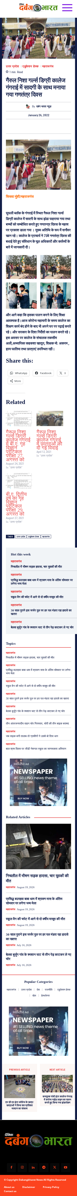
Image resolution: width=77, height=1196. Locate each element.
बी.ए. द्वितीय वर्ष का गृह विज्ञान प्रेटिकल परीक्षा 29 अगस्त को (16, 504)
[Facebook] (25, 126)
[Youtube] (65, 1167)
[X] (34, 126)
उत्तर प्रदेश (12, 66)
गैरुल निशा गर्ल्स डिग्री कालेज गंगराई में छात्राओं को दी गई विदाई (49, 440)
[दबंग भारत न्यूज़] (28, 106)
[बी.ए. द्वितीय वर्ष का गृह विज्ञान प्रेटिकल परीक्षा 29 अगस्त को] (19, 480)
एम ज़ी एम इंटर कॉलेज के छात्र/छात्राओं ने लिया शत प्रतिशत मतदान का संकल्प (19, 1105)
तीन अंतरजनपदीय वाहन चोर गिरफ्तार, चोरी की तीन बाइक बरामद (37, 723)
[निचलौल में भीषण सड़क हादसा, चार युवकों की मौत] (38, 846)
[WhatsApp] (52, 126)
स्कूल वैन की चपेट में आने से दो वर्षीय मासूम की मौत (37, 597)
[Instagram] (22, 1167)
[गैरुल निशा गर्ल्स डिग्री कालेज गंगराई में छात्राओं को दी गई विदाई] (50, 418)
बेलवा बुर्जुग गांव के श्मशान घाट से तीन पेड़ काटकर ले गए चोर (42, 627)
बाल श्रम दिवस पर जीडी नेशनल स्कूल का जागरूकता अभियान (36, 748)
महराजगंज (48, 66)
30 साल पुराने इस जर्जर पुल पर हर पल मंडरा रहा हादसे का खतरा (37, 698)
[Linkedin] (33, 1167)
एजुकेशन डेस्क (33, 537)
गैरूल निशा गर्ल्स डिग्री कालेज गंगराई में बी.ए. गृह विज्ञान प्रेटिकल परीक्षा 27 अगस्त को (18, 445)
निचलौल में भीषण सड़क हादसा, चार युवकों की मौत (36, 566)
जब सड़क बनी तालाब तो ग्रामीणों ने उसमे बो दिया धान (32, 736)
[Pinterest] (43, 126)
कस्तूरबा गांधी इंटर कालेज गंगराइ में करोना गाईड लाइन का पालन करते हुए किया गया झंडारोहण (57, 1099)
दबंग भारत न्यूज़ (43, 106)
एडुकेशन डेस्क (31, 66)
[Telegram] (43, 1167)
